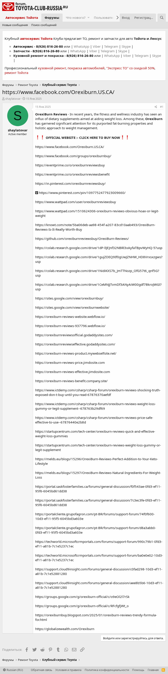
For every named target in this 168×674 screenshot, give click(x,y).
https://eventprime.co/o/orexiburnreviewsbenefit (72, 174)
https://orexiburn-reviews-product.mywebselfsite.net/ (75, 353)
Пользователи (105, 17)
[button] (88, 18)
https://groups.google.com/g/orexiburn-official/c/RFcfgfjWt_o (82, 606)
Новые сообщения (15, 25)
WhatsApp (82, 46)
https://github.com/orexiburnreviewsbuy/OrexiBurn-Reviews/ (82, 238)
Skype (126, 46)
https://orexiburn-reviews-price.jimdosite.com (70, 362)
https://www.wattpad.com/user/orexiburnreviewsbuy (75, 202)
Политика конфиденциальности (107, 670)
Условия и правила (68, 670)
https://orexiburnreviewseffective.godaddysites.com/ (75, 344)
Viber (97, 46)
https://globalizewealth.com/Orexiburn (64, 629)
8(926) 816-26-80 (49, 46)
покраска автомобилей (86, 68)
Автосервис (23, 46)
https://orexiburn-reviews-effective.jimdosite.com (72, 371)
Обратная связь (41, 670)
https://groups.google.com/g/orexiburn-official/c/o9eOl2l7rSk (82, 596)
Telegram (111, 46)
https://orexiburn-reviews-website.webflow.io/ (70, 316)
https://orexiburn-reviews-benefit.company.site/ (71, 381)
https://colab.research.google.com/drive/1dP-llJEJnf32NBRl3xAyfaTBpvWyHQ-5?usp (98, 248)
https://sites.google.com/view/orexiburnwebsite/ (72, 307)
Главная (153, 670)
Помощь (138, 670)
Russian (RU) (14, 670)
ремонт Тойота (16, 72)
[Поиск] (162, 18)
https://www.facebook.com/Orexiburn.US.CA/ (69, 147)
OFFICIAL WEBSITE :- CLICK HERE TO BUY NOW (83, 137)
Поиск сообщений (43, 25)
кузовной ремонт (52, 68)
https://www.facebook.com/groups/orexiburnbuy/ (73, 156)
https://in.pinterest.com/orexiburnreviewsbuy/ (70, 183)
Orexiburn (153, 119)
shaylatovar (13, 99)
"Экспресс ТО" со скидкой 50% (130, 68)
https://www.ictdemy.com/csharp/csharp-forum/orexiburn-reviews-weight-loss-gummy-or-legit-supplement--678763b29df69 (95, 406)
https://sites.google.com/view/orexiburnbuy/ (69, 298)
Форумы (52, 17)
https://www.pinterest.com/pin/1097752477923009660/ (82, 192)
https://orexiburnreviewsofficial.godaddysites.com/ (74, 335)
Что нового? (76, 17)
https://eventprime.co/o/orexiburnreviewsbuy (70, 165)
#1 (161, 107)
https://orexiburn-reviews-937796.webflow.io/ (70, 326)
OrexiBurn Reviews (51, 114)
